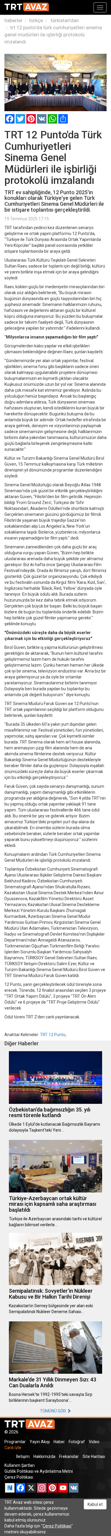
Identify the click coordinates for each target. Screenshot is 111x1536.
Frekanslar (69, 1456)
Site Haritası (94, 1456)
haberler (13, 20)
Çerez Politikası (18, 1477)
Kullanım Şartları (19, 1465)
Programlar (15, 1441)
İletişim (23, 1456)
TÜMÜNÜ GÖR (53, 1411)
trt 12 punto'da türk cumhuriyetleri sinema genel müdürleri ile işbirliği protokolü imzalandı (53, 35)
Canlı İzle (12, 1447)
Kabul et (95, 1504)
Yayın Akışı (40, 1441)
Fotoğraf (77, 1441)
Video (94, 1441)
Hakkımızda (44, 1456)
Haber (59, 1441)
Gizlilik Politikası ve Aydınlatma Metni (38, 1471)
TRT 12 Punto (52, 1034)
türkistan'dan (64, 20)
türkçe (36, 20)
